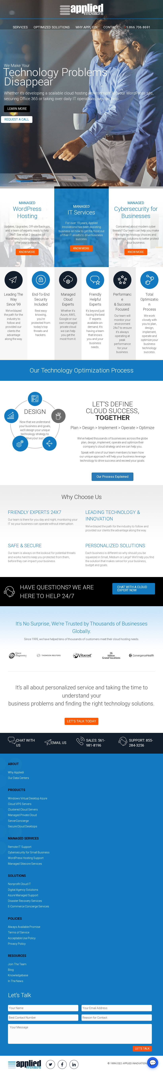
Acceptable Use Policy (22, 938)
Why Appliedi (86, 27)
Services (20, 27)
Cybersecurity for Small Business (28, 852)
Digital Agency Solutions (23, 889)
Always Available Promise (24, 926)
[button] (17, 108)
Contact (110, 27)
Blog (11, 969)
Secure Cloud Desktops (22, 826)
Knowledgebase (18, 975)
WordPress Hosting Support (26, 858)
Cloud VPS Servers (19, 804)
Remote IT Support (19, 846)
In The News (15, 981)
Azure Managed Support (23, 895)
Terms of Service (18, 932)
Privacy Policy (17, 943)
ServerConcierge (18, 820)
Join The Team (17, 964)
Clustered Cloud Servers (23, 809)
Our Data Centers (18, 778)
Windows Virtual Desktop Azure (27, 798)
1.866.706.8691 (137, 27)
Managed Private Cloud (22, 815)
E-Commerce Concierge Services (28, 906)
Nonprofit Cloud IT (19, 884)
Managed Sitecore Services (25, 863)
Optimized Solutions (52, 27)
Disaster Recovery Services (25, 900)
